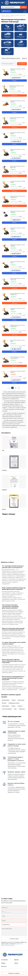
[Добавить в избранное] (8, 69)
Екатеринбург (5, 700)
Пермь (13, 706)
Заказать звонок (14, 973)
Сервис (3, 963)
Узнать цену (14, 95)
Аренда (16, 959)
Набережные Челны (14, 703)
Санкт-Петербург (7, 709)
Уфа (15, 709)
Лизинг (16, 963)
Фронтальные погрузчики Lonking (11, 58)
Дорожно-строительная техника (18, 15)
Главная (3, 15)
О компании (4, 959)
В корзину (14, 80)
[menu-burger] (2, 3)
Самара (20, 706)
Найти (23, 7)
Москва (4, 703)
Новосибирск (5, 706)
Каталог (7, 15)
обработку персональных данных (12, 944)
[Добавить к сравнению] (3, 69)
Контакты (4, 966)
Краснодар (21, 700)
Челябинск (22, 709)
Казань (13, 700)
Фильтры (23, 63)
